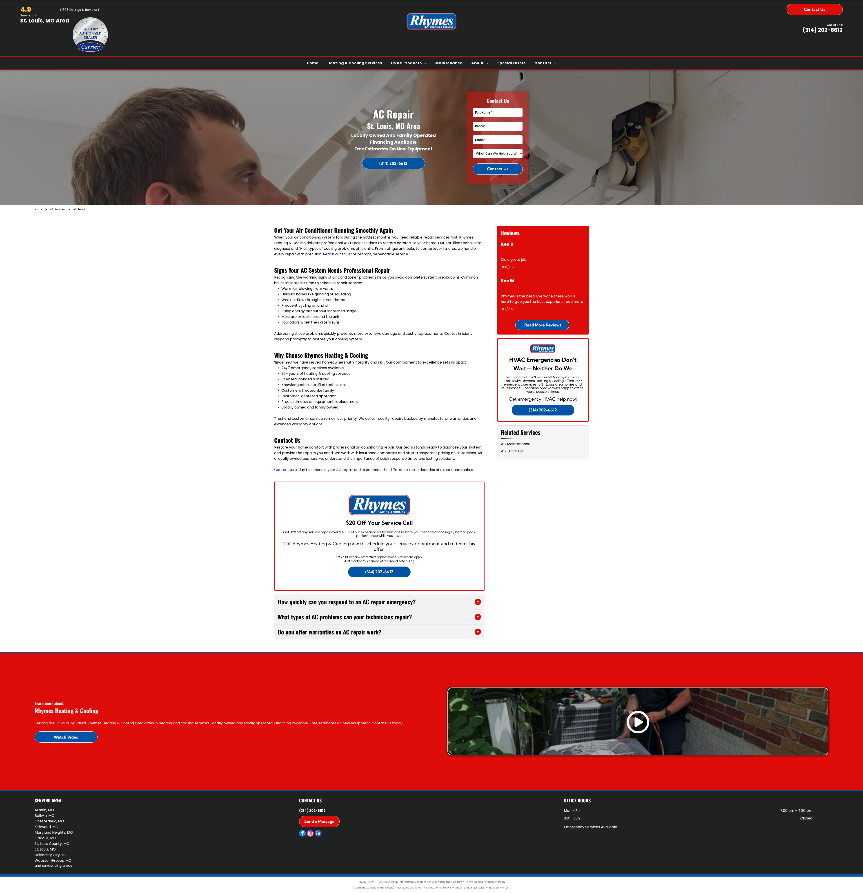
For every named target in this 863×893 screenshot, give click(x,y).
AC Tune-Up (512, 450)
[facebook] (302, 834)
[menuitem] (312, 63)
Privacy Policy (366, 881)
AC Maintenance (515, 443)
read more (573, 301)
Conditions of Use (425, 881)
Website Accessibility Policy (489, 881)
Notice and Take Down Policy (455, 881)
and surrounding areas (53, 865)
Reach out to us (336, 254)
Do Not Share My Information (395, 881)
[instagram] (310, 834)
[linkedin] (318, 834)
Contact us (284, 469)
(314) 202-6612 (823, 30)
